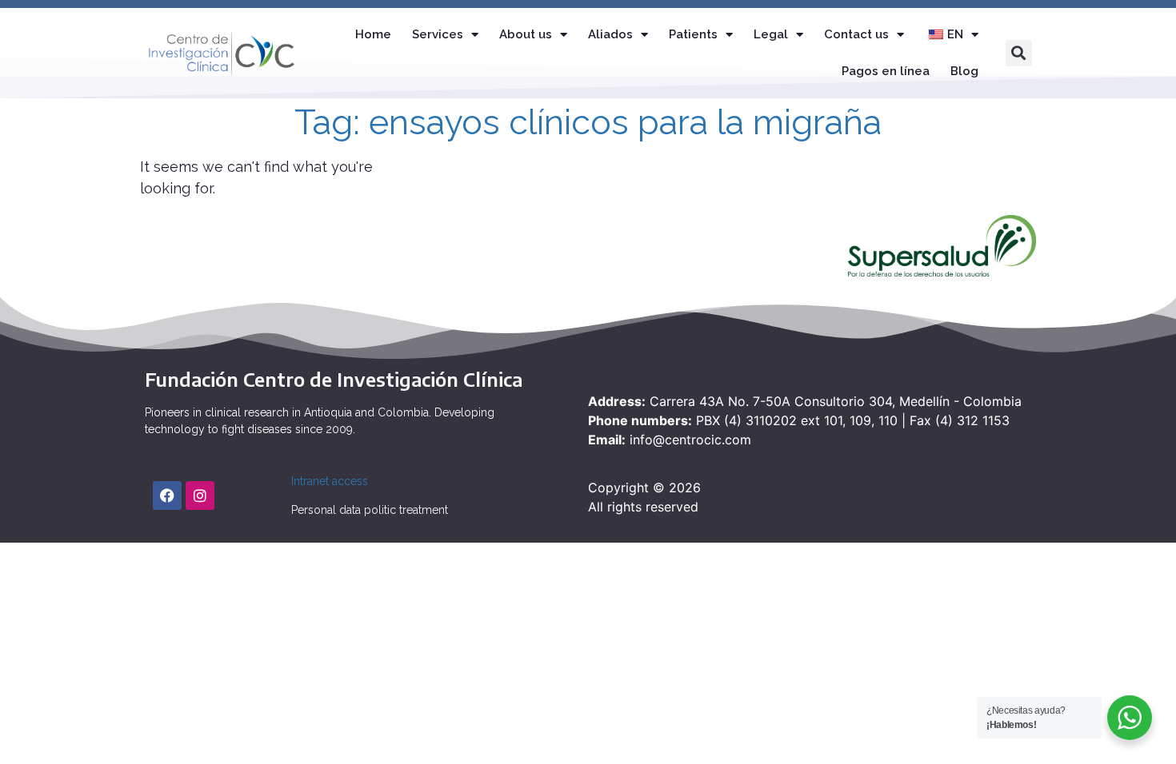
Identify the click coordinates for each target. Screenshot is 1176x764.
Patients (693, 34)
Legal (771, 34)
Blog (964, 71)
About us (525, 34)
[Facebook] (167, 495)
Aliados (610, 34)
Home (373, 34)
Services (437, 34)
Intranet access (329, 481)
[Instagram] (200, 495)
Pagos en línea (886, 71)
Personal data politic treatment (369, 509)
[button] (1019, 53)
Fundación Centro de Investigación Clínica (333, 379)
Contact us (856, 34)
